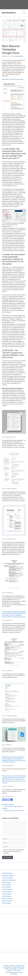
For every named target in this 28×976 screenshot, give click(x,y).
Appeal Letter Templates (8, 880)
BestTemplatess (9, 13)
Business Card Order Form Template (14, 810)
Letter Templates (6, 893)
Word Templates (6, 903)
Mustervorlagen (17, 970)
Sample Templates (9, 804)
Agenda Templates (7, 873)
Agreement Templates (8, 875)
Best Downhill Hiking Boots (16, 79)
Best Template (13, 968)
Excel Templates (6, 884)
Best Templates (7, 967)
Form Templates (6, 887)
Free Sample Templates (8, 965)
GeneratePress (14, 973)
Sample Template (16, 967)
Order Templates (6, 896)
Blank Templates (6, 882)
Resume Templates (7, 898)
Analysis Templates (7, 877)
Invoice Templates (7, 891)
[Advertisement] (14, 934)
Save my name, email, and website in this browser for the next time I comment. (14, 851)
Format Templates (7, 889)
